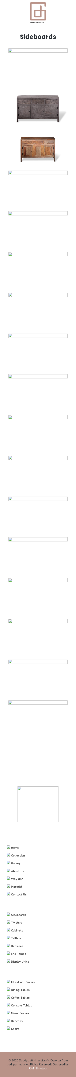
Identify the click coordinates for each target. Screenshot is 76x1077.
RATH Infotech (38, 1068)
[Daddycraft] (38, 12)
